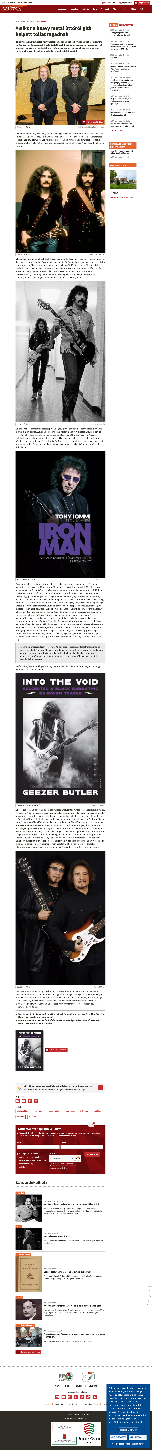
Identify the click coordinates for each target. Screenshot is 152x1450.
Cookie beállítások (91, 1404)
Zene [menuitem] (95, 9)
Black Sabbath (23, 1111)
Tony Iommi (38, 1111)
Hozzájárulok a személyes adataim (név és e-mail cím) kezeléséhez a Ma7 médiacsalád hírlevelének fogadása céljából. (32, 1160)
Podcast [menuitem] (123, 9)
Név (19, 1143)
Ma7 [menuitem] (141, 9)
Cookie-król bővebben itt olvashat (128, 1444)
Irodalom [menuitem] (74, 9)
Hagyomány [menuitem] (62, 9)
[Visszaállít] (149, 1301)
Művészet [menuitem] (105, 9)
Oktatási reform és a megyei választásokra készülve (121, 152)
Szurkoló (93, 1386)
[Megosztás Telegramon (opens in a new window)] (30, 1101)
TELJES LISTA (117, 130)
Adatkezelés (73, 1404)
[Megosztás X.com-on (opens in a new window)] (36, 1101)
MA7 (57, 1386)
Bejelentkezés (109, 3)
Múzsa (79, 1386)
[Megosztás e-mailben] (18, 1101)
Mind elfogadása (137, 1437)
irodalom (32, 1117)
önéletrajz (84, 1111)
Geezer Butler (54, 1111)
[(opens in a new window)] (57, 1397)
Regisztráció (127, 3)
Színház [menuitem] (85, 9)
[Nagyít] (149, 1290)
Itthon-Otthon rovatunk (121, 198)
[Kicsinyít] (149, 1296)
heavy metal (70, 1111)
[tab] (113, 25)
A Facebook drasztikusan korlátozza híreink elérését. (40, 1133)
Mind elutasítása (118, 1437)
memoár (20, 1117)
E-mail (63, 1143)
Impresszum (45, 1404)
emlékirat (97, 1111)
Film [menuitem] (114, 9)
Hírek (67, 1386)
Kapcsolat (59, 1404)
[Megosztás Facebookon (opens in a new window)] (24, 1101)
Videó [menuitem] (133, 9)
